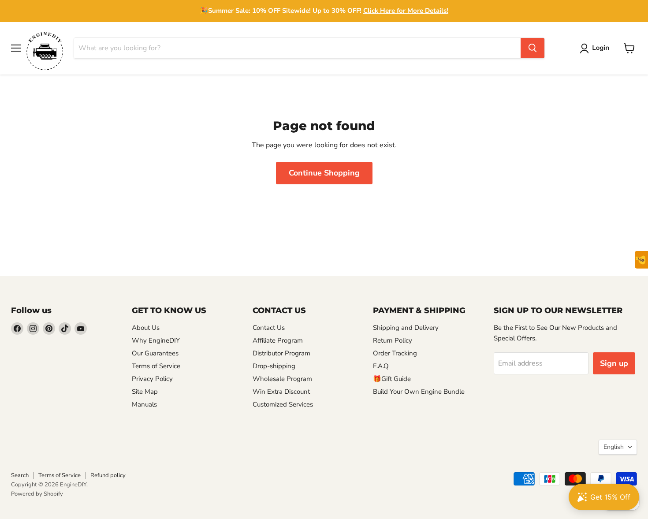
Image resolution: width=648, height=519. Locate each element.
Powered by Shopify (37, 494)
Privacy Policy (152, 378)
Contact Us (269, 327)
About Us (146, 327)
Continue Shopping (324, 173)
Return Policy (392, 340)
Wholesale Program (282, 378)
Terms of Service (156, 366)
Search (20, 475)
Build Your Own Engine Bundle (419, 391)
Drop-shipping (274, 366)
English (613, 447)
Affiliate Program (278, 340)
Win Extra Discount (281, 391)
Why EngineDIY (156, 340)
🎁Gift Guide (392, 378)
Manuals (144, 404)
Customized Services (283, 404)
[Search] (532, 48)
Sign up (614, 363)
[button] (596, 48)
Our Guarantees (155, 353)
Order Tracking (395, 353)
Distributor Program (281, 353)
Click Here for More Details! (405, 10)
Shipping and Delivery (406, 327)
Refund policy (108, 475)
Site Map (145, 391)
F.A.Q (381, 366)
